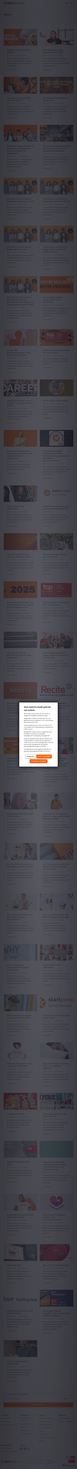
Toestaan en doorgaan (38, 761)
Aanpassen (30, 756)
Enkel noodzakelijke (44, 756)
